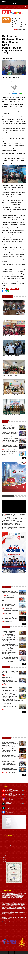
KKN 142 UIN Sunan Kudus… (10, 375)
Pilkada (12, 289)
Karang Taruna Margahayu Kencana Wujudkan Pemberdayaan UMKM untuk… (9, 763)
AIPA (4, 857)
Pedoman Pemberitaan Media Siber (10, 930)
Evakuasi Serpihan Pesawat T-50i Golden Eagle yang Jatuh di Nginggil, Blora (12, 522)
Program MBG (6, 839)
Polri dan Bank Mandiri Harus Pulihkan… (13, 316)
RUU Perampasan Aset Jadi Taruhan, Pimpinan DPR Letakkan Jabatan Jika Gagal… (10, 645)
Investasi (5, 849)
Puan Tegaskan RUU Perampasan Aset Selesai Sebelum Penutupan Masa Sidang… (10, 658)
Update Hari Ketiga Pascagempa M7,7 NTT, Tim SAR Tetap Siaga (10, 611)
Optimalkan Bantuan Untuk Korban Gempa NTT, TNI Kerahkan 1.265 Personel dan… (9, 605)
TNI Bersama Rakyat (7, 847)
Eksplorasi (4, 746)
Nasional (4, 595)
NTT (3, 602)
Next (24, 458)
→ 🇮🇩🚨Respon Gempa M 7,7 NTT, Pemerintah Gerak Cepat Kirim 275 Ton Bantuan (13, 515)
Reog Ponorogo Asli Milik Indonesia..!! (12, 524)
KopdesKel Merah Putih (8, 841)
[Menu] (2, 7)
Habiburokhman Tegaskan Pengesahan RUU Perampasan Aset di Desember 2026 (19, 23)
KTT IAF (4, 861)
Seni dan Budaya (6, 851)
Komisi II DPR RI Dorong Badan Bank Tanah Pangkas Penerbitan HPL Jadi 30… (10, 639)
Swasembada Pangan (7, 845)
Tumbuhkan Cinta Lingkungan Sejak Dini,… (14, 335)
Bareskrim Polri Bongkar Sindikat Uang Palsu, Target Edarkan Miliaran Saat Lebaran (10, 706)
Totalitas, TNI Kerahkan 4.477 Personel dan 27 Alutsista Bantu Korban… (10, 592)
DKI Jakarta (4, 441)
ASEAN (4, 853)
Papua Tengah (5, 702)
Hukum (3, 691)
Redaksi (4, 928)
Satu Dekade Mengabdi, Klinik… (11, 395)
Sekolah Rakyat (6, 843)
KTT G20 (4, 859)
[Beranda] (14, 12)
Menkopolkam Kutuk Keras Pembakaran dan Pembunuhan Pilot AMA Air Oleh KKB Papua (9, 689)
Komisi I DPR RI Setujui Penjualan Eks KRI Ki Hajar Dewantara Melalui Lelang (10, 652)
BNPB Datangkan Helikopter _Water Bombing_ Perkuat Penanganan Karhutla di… (9, 427)
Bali (3, 436)
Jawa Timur (4, 449)
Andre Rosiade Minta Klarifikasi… (11, 355)
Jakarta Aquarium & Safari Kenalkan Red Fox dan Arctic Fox (10, 755)
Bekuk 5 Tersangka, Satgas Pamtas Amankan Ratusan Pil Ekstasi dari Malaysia (13, 528)
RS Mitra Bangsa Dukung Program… (12, 414)
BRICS (4, 855)
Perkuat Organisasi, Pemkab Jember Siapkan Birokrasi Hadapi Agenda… (10, 446)
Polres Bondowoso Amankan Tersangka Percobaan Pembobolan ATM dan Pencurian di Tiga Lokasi (10, 681)
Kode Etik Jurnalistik (7, 932)
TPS (17, 289)
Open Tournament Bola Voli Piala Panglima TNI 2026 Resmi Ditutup (10, 439)
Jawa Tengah (5, 95)
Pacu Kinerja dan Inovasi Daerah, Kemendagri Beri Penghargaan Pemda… (10, 433)
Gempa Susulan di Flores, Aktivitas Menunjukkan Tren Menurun (9, 599)
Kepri (3, 675)
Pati (7, 289)
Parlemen (14, 29)
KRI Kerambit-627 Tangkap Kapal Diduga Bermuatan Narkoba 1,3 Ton (10, 673)
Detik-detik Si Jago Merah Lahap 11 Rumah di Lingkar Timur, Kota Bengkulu (14, 519)
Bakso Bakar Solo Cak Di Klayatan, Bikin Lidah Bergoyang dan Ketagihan (10, 743)
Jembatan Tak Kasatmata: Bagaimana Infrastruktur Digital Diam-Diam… (9, 769)
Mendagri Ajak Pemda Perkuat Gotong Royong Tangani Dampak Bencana (10, 453)
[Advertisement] (14, 580)
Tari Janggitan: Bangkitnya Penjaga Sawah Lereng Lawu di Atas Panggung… (10, 750)
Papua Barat (4, 430)
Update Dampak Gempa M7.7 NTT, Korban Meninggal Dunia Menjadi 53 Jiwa (9, 618)
